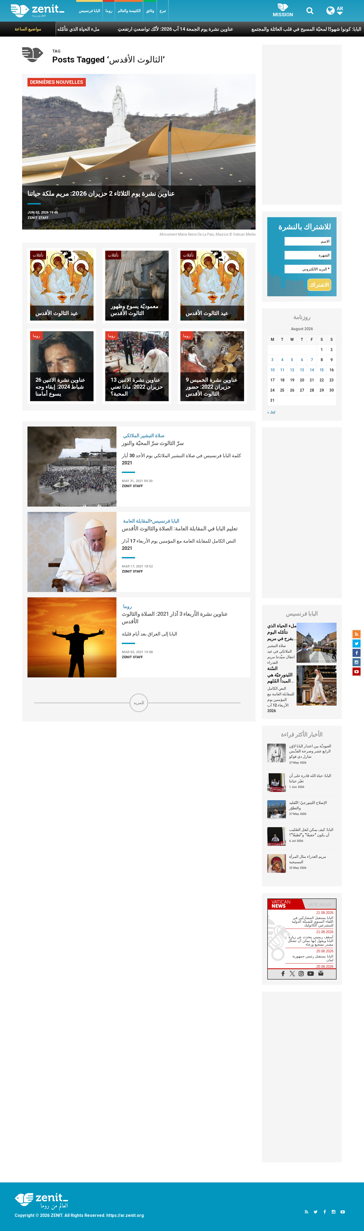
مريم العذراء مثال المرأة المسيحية (307, 859)
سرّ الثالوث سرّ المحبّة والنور (153, 443)
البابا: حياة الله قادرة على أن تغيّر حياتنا (310, 778)
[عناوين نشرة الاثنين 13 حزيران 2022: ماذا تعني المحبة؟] (137, 366)
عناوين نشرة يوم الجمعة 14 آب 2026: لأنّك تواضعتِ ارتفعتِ (133, 29)
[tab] (285, 904)
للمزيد (139, 702)
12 (292, 370)
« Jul (271, 412)
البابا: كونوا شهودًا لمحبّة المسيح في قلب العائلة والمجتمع (264, 29)
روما (109, 11)
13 (302, 370)
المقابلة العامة (137, 521)
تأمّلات (38, 255)
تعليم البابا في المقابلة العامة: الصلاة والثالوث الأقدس (180, 528)
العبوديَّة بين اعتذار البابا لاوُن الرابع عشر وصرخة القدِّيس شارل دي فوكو (310, 751)
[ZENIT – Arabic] (43, 11)
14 (312, 370)
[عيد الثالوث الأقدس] (62, 285)
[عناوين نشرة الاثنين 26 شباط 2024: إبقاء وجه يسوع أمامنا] (62, 366)
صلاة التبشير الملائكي (143, 435)
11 (282, 370)
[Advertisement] (139, 750)
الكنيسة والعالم (129, 11)
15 (321, 370)
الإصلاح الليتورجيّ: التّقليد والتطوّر (308, 805)
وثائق (150, 11)
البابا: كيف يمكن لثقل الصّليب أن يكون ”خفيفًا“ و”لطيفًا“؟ (311, 832)
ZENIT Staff (37, 218)
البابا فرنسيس (89, 11)
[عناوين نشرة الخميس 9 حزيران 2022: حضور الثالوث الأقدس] (212, 366)
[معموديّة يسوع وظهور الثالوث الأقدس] (137, 285)
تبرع (163, 11)
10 (272, 370)
